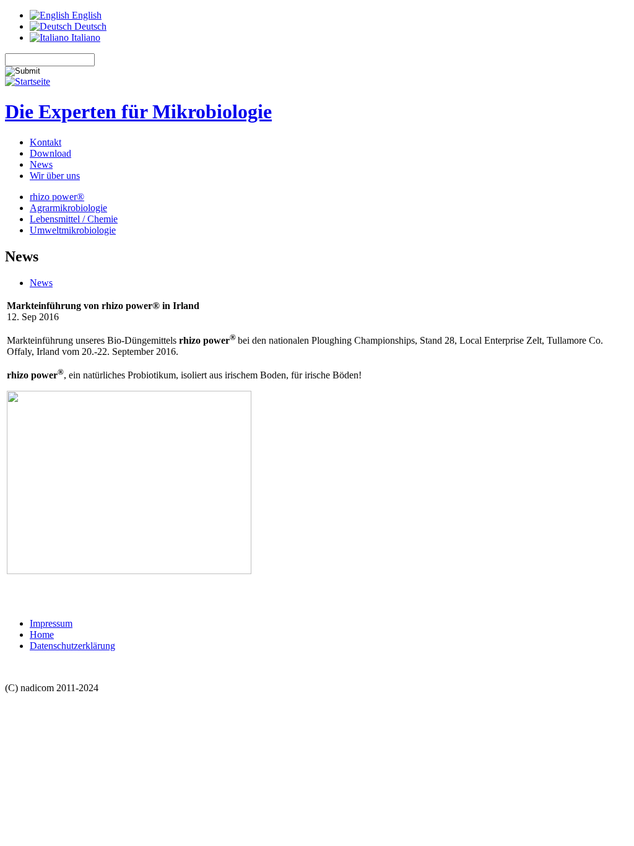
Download (50, 153)
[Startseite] (27, 81)
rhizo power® (57, 196)
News (41, 164)
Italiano (84, 37)
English (85, 15)
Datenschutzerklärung (72, 645)
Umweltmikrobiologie (73, 230)
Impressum (51, 623)
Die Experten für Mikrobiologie (138, 111)
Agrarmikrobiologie (68, 208)
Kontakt (45, 142)
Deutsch (89, 26)
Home (42, 634)
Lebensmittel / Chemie (74, 219)
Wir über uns (55, 175)
